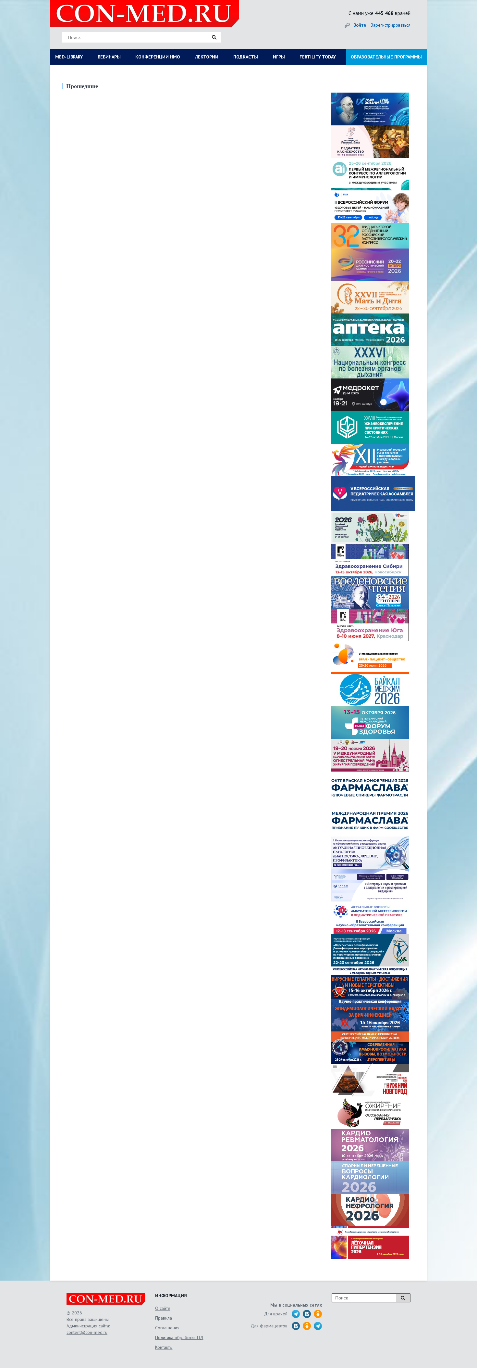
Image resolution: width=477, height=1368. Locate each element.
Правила (163, 1318)
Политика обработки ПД (179, 1337)
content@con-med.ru (87, 1332)
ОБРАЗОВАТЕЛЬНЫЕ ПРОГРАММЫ (386, 57)
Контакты (164, 1347)
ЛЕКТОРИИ (206, 57)
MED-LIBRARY (69, 57)
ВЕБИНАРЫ (109, 57)
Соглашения (167, 1328)
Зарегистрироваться (390, 25)
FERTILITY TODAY (318, 57)
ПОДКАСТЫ (245, 57)
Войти (359, 25)
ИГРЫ (279, 57)
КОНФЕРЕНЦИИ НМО (157, 57)
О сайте (162, 1308)
